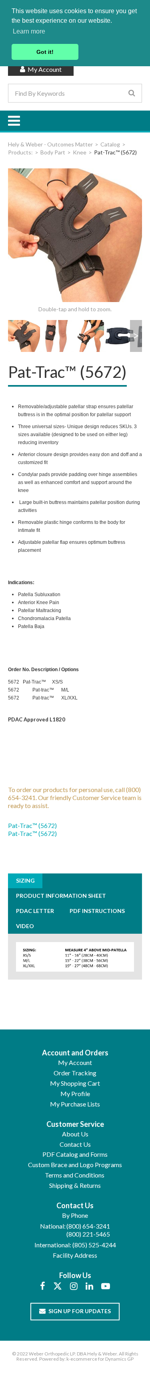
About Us (75, 1134)
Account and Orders (75, 1052)
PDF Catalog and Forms (75, 1154)
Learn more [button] (29, 31)
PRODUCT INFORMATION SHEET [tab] (61, 895)
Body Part (52, 152)
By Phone (75, 1215)
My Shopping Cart (75, 1083)
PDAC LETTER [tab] (35, 910)
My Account (44, 69)
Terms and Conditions (74, 1175)
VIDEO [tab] (25, 926)
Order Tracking (75, 1073)
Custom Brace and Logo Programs (75, 1164)
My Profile (75, 1093)
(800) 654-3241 (88, 1226)
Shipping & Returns (75, 1185)
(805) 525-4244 (94, 1245)
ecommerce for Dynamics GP (102, 1359)
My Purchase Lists (75, 1104)
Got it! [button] (45, 52)
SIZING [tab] (25, 880)
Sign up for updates (79, 1311)
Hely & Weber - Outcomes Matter (50, 144)
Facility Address (75, 1255)
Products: (20, 152)
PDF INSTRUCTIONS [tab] (97, 910)
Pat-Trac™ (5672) (32, 825)
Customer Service (75, 1124)
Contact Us (75, 1144)
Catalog (110, 144)
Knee (79, 152)
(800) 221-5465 (88, 1234)
